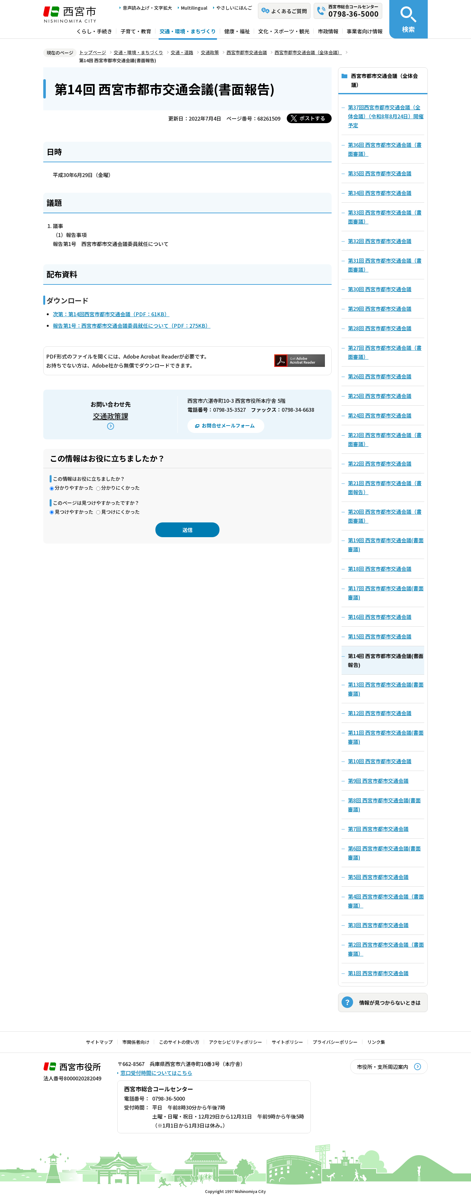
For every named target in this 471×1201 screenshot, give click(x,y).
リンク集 (376, 1042)
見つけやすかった (74, 511)
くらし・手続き (94, 31)
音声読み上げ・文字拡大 (147, 7)
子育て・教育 (135, 31)
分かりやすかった (74, 487)
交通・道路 (182, 52)
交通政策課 (110, 415)
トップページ (92, 52)
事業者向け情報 (365, 31)
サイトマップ (99, 1042)
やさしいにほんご (234, 7)
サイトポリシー (287, 1042)
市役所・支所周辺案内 (382, 1066)
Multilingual (194, 7)
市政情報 (328, 31)
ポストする (312, 118)
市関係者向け (135, 1042)
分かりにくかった (120, 487)
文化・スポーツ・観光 (284, 31)
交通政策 (210, 52)
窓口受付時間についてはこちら (156, 1073)
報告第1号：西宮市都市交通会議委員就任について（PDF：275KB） (132, 325)
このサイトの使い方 (179, 1042)
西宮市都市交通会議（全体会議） (308, 52)
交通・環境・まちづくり (188, 31)
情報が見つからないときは (390, 1002)
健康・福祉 (237, 31)
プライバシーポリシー (335, 1042)
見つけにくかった (120, 511)
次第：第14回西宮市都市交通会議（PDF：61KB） (111, 314)
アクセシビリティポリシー (235, 1042)
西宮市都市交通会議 (247, 52)
